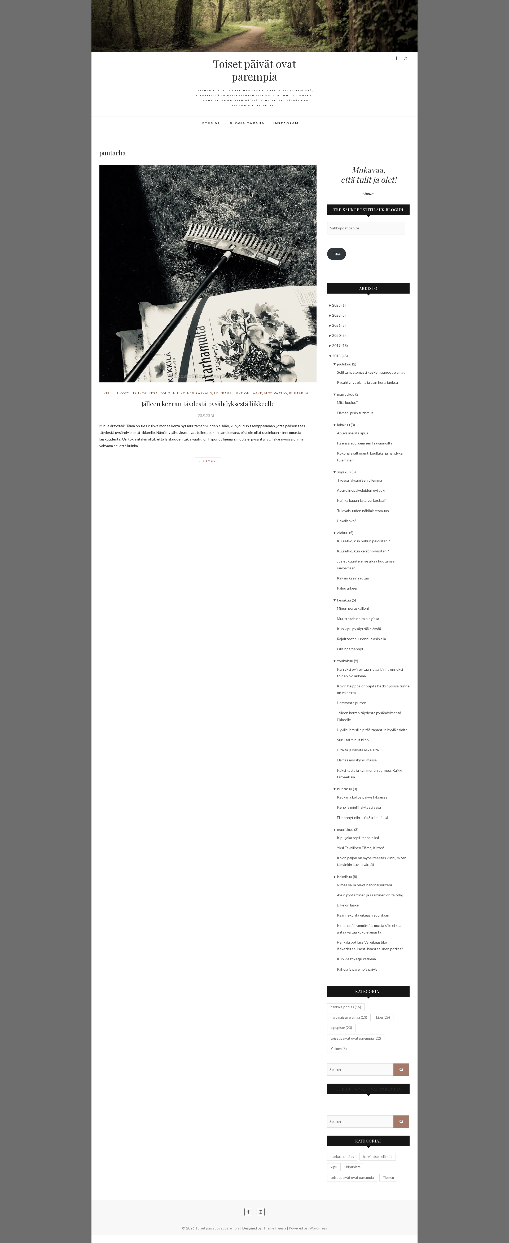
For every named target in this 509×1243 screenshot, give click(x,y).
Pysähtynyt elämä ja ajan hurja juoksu (367, 382)
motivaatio (275, 393)
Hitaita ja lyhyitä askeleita (358, 750)
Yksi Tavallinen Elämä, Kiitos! (360, 847)
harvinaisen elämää (349, 1017)
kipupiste (341, 1028)
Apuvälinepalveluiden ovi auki (361, 490)
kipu (108, 393)
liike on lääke (248, 393)
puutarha (299, 393)
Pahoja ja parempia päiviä (357, 969)
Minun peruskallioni (353, 608)
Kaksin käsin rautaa (353, 578)
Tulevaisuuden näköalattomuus (363, 510)
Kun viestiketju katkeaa (356, 959)
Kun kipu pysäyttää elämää (359, 628)
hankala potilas (346, 1007)
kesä (153, 393)
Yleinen (339, 1048)
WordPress (318, 1228)
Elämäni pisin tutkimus (355, 413)
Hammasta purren (351, 702)
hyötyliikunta (132, 393)
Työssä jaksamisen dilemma (359, 480)
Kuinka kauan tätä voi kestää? (361, 500)
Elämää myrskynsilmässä (357, 760)
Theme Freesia (274, 1228)
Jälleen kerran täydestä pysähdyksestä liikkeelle (208, 403)
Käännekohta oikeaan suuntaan (363, 915)
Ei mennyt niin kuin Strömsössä (362, 817)
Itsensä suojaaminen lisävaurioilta (364, 443)
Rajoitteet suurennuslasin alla (361, 638)
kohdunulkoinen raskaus (186, 393)
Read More (208, 461)
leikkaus (223, 393)
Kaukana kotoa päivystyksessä (362, 797)
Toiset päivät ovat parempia (254, 70)
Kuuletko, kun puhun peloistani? (363, 541)
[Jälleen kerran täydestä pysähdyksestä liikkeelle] (208, 273)
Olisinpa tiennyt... (351, 649)
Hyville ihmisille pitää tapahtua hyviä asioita (372, 729)
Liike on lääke (348, 905)
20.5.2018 (206, 415)
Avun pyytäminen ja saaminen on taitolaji (370, 895)
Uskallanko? (346, 520)
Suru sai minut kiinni (353, 740)
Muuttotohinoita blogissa (358, 618)
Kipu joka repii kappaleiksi (358, 837)
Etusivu (211, 123)
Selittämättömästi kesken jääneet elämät (371, 372)
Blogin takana (247, 123)
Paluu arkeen (347, 588)
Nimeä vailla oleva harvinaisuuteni (364, 885)
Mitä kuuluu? (347, 402)
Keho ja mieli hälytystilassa (359, 807)
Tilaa (337, 254)
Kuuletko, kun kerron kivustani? (363, 551)
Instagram (286, 123)
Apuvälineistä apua (352, 433)
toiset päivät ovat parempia (356, 1038)
